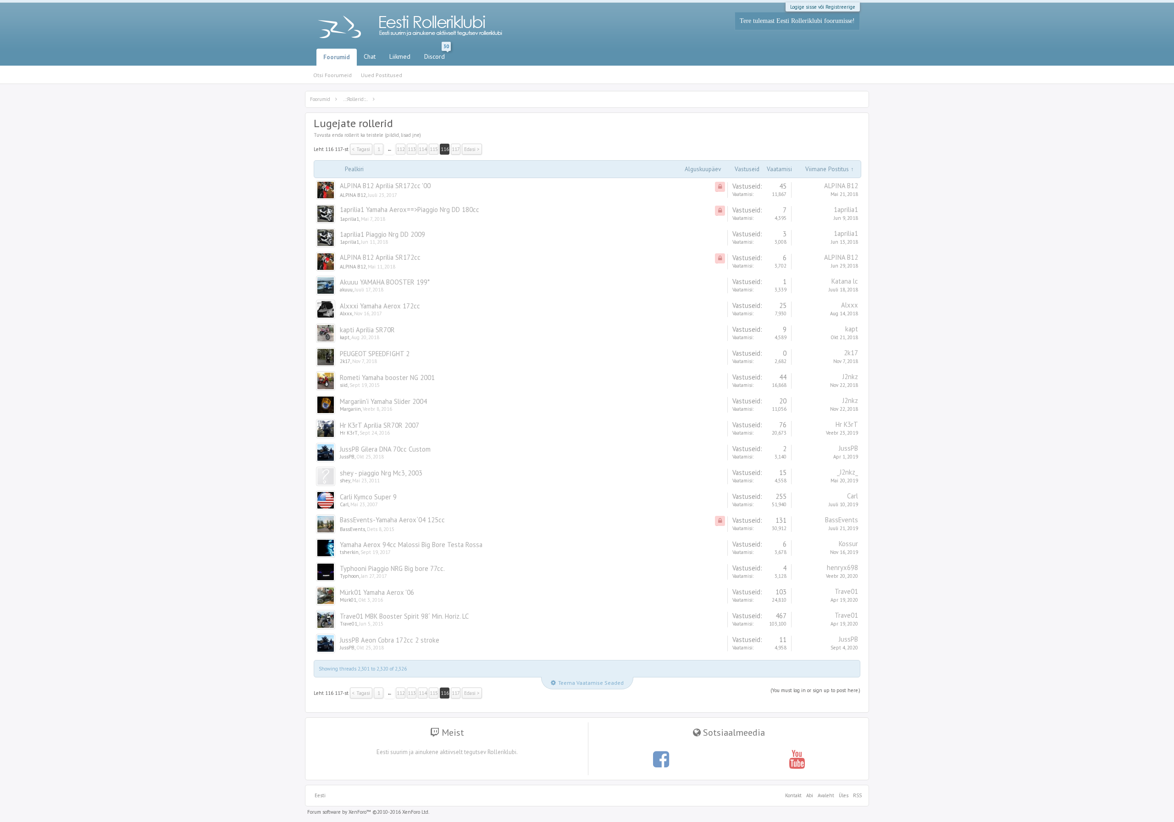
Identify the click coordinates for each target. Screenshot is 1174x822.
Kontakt (793, 795)
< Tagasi (361, 149)
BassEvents (352, 529)
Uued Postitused (381, 75)
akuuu (346, 289)
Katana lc (844, 281)
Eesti (320, 795)
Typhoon (349, 576)
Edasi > (472, 149)
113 (412, 149)
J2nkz (850, 376)
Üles (843, 795)
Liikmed (399, 56)
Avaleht (826, 795)
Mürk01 (348, 600)
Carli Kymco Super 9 (368, 496)
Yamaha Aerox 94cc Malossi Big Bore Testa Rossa (411, 544)
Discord (436, 55)
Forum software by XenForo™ (368, 812)
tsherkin (349, 552)
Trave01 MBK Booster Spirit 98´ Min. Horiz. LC (404, 616)
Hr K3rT (349, 433)
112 (401, 149)
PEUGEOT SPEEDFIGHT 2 (375, 353)
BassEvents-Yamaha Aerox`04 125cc (392, 519)
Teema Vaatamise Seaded (591, 682)
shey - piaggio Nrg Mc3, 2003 (381, 473)
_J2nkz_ (847, 472)
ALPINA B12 (353, 195)
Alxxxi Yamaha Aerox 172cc (380, 306)
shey (345, 480)
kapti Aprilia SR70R (367, 329)
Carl (344, 504)
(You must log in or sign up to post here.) (815, 690)
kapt (344, 337)
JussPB (347, 456)
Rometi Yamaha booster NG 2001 (387, 377)
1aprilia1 (349, 219)
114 (423, 149)
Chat (370, 56)
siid (344, 385)
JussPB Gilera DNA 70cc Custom (385, 449)
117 (456, 149)
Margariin (350, 409)
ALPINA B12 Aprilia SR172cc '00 (385, 185)
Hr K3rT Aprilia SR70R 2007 (379, 425)
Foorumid (336, 57)
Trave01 (846, 591)
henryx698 (842, 567)
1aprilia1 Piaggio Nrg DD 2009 (382, 234)
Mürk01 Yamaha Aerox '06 (377, 592)
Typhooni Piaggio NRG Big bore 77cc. (392, 568)
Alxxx (346, 313)
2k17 (345, 361)
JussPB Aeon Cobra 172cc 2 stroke (389, 640)
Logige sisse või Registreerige (822, 7)
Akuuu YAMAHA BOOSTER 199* (385, 282)
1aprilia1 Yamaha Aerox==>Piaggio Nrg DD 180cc (409, 209)
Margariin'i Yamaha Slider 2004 (383, 401)
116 (445, 149)
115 (434, 149)
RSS (856, 795)
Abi (809, 795)
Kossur (848, 543)
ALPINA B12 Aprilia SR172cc (380, 257)
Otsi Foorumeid (332, 75)
